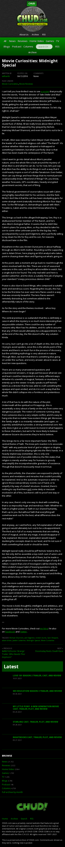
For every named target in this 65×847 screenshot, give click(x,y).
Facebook (10, 631)
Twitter (23, 631)
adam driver (7, 640)
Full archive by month (12, 792)
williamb (6, 76)
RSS (44, 34)
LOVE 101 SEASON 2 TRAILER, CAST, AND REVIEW (37, 675)
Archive (35, 34)
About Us (24, 34)
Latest (11, 666)
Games (50, 41)
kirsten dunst (41, 638)
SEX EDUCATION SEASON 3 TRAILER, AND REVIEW (37, 691)
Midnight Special (33, 640)
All (5, 41)
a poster (45, 91)
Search (24, 818)
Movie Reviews (26, 83)
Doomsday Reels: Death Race (49, 651)
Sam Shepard (52, 638)
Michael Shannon (16, 638)
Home (5, 818)
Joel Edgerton (29, 638)
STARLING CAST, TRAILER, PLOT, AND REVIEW (35, 721)
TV (57, 41)
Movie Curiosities (10, 83)
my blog (44, 628)
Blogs (7, 46)
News (12, 41)
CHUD (31, 3)
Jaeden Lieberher (19, 640)
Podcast (17, 46)
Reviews (23, 41)
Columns (28, 46)
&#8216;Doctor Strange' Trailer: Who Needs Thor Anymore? (13, 654)
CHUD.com (32, 807)
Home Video (37, 41)
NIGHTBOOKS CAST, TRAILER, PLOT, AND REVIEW (37, 737)
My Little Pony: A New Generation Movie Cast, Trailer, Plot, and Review (36, 707)
